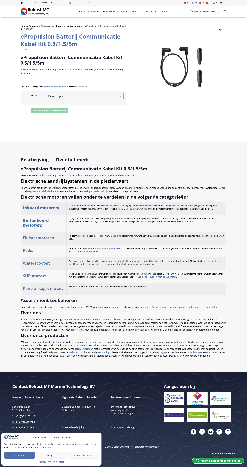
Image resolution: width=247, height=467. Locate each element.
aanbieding (103, 352)
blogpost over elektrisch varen (42, 191)
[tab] (35, 159)
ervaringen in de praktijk (94, 191)
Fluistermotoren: (39, 237)
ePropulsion (81, 86)
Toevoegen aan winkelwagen (49, 110)
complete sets (194, 352)
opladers (182, 307)
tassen (172, 307)
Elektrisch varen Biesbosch (117, 446)
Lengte (33, 95)
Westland (122, 319)
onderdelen (211, 307)
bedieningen (194, 307)
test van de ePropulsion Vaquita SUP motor (155, 276)
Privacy (42, 461)
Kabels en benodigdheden (69, 25)
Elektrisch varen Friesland (147, 446)
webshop (179, 342)
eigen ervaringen (84, 348)
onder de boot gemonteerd (108, 248)
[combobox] (205, 11)
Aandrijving (34, 25)
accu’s (150, 307)
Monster (78, 319)
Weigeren (51, 455)
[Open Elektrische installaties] (126, 11)
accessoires (161, 307)
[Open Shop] (139, 11)
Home (24, 25)
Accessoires (48, 25)
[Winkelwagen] (224, 11)
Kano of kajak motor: (43, 288)
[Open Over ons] (155, 11)
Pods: (28, 250)
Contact (60, 461)
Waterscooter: (36, 263)
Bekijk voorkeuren (83, 455)
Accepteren (19, 455)
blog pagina (160, 352)
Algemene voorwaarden (223, 453)
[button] (220, 30)
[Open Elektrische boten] (97, 11)
